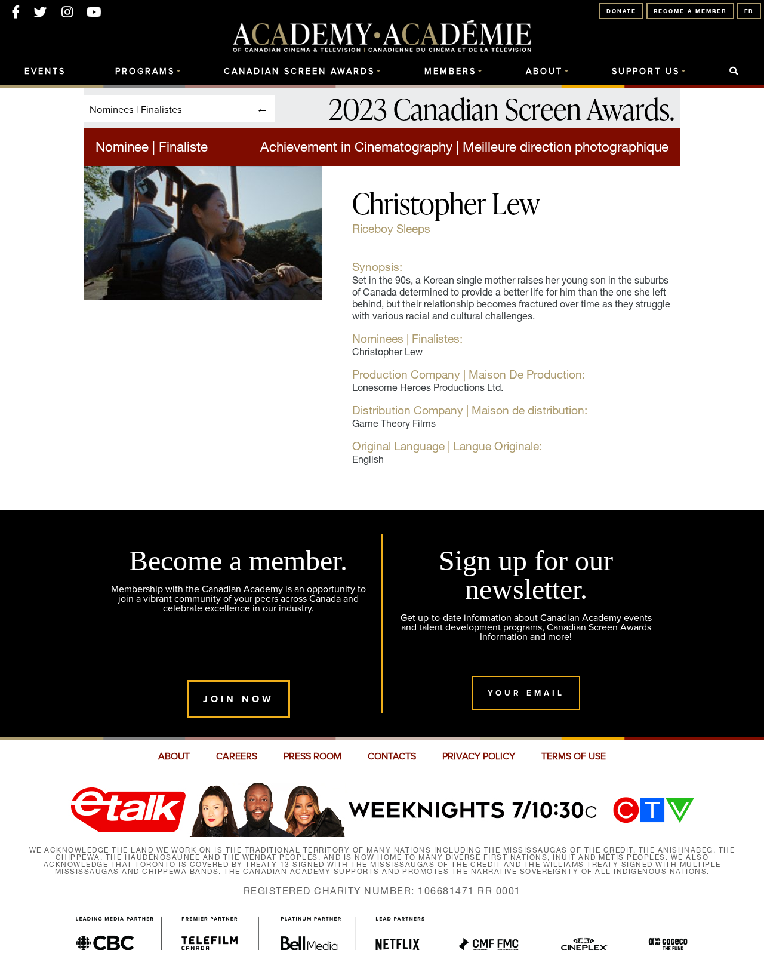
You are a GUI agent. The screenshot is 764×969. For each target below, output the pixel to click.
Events (45, 71)
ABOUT (174, 756)
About (544, 71)
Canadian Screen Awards (299, 71)
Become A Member (690, 11)
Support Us (646, 71)
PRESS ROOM (312, 756)
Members (450, 71)
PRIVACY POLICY (478, 756)
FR (749, 11)
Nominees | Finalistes (136, 109)
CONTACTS (392, 756)
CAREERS (236, 756)
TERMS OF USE (573, 756)
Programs (145, 71)
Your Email (526, 693)
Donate (621, 11)
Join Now (238, 699)
